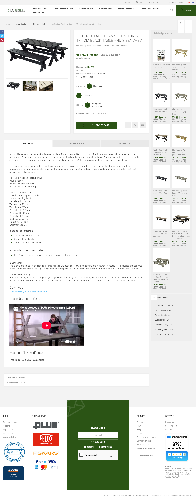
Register (128, 2)
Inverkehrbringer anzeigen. (16, 383)
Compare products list (175, 2)
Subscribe (91, 447)
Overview (28, 144)
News (139, 426)
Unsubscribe (106, 447)
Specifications (76, 144)
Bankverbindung (10, 422)
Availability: (80, 86)
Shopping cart (171, 426)
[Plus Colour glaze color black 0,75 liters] (162, 60)
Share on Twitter (2, 36)
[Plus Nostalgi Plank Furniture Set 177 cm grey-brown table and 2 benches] (162, 269)
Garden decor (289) (163, 310)
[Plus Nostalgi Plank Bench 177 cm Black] (162, 184)
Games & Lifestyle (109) (164, 325)
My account (170, 422)
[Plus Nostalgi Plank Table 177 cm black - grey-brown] (162, 143)
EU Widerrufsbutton (145, 456)
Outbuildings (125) (162, 320)
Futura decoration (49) (164, 305)
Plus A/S (90, 67)
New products (143, 445)
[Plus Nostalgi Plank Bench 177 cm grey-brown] (181, 184)
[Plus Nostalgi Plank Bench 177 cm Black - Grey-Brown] (162, 226)
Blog (139, 430)
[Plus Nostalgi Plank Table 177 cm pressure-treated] (181, 60)
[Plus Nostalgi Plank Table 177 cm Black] (162, 102)
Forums (140, 433)
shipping (87, 58)
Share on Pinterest (2, 40)
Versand (6, 426)
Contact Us (124, 144)
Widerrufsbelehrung (11, 437)
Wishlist (168, 430)
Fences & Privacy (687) (164, 334)
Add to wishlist (128, 125)
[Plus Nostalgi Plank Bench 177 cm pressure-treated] (181, 143)
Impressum (8, 430)
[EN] (193, 2)
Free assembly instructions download (28, 291)
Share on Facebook (2, 32)
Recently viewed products (147, 437)
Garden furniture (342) (164, 315)
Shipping (79, 105)
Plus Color (19, 255)
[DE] (189, 2)
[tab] (28, 143)
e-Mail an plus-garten (146, 448)
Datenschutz (8, 433)
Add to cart (155, 50)
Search (140, 422)
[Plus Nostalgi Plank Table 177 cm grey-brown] (181, 102)
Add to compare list (135, 125)
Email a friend (143, 125)
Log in (142, 2)
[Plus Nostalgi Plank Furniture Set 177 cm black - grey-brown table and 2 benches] (181, 226)
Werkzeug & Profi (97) (164, 329)
